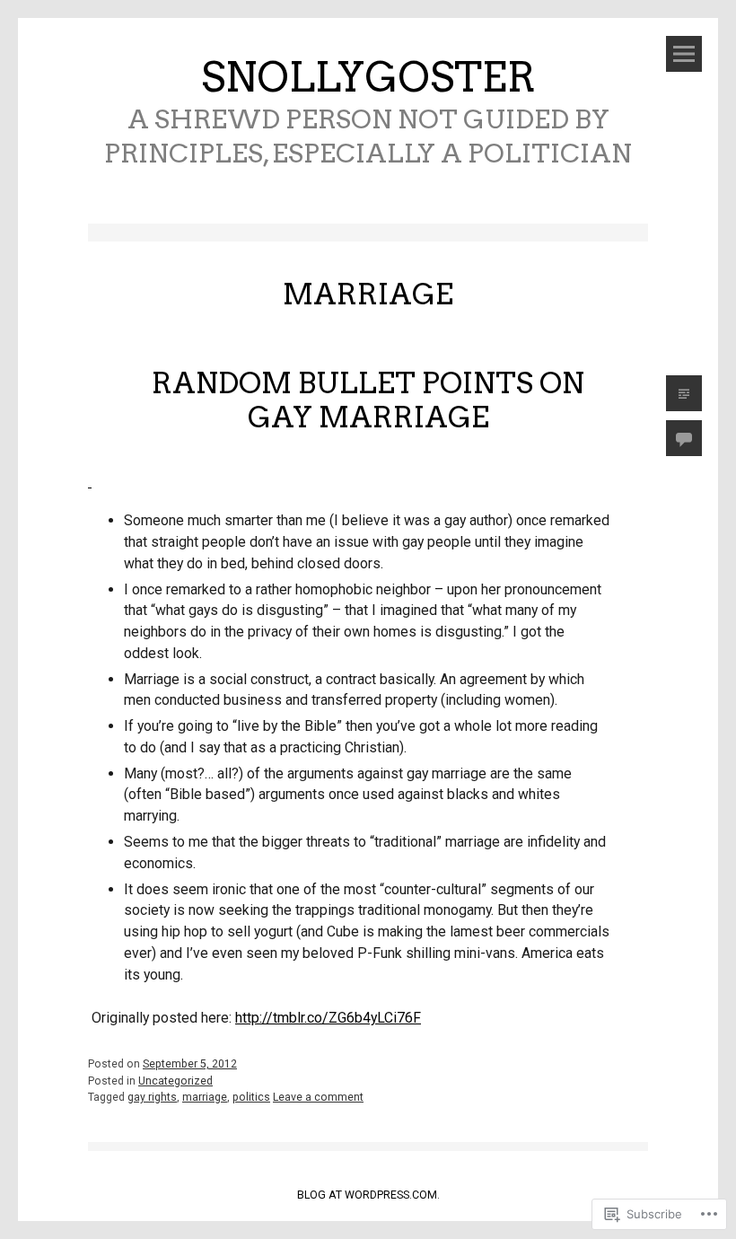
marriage (204, 1097)
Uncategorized (175, 1081)
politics (251, 1097)
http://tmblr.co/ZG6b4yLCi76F (328, 1017)
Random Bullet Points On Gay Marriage (368, 400)
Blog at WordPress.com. (368, 1195)
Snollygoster (368, 77)
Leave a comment (318, 1097)
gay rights (152, 1097)
